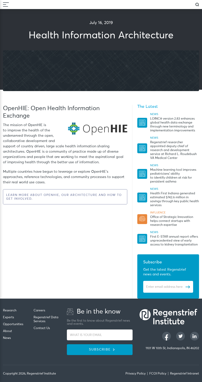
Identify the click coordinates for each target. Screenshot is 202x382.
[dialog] (197, 4)
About (7, 331)
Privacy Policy (135, 373)
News (7, 338)
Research (9, 310)
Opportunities (13, 324)
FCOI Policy (157, 373)
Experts (8, 317)
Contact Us (42, 328)
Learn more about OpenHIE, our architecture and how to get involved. (64, 197)
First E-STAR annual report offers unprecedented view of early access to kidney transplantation (174, 240)
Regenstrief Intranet (184, 373)
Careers (39, 310)
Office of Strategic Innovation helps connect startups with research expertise (171, 220)
